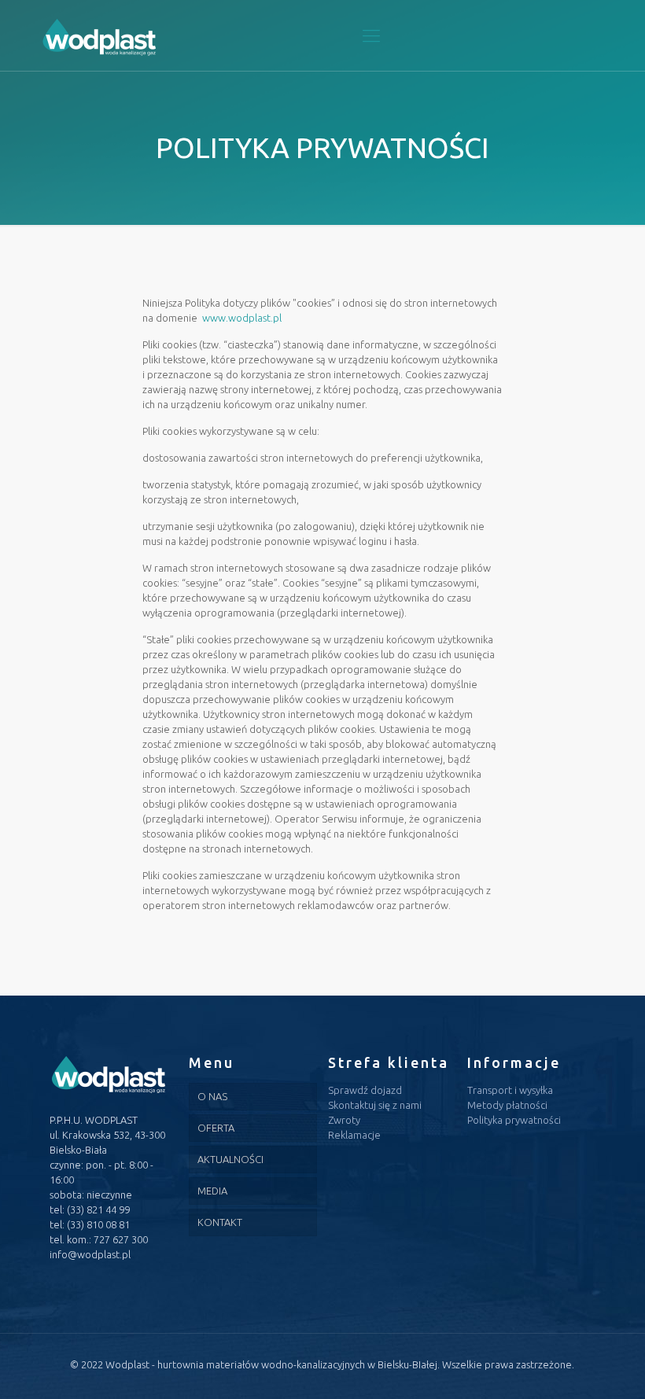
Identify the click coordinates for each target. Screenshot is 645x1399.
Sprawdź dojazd (365, 1089)
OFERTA (215, 1127)
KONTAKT (219, 1222)
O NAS (212, 1096)
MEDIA (212, 1190)
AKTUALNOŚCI (230, 1159)
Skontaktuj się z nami (375, 1104)
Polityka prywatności (514, 1119)
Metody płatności (507, 1104)
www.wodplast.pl (242, 317)
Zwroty (344, 1119)
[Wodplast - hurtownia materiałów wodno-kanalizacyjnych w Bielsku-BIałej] (99, 35)
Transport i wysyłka (510, 1089)
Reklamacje (354, 1134)
